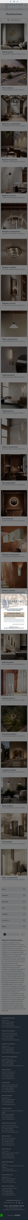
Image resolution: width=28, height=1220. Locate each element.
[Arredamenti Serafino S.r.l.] (14, 5)
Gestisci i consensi (19, 1205)
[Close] (26, 592)
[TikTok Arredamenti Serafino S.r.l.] (17, 1)
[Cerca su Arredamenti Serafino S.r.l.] (2, 5)
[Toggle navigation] (25, 5)
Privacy (6, 1205)
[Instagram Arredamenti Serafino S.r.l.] (14, 1)
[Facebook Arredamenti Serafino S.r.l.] (10, 1)
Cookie (11, 1205)
